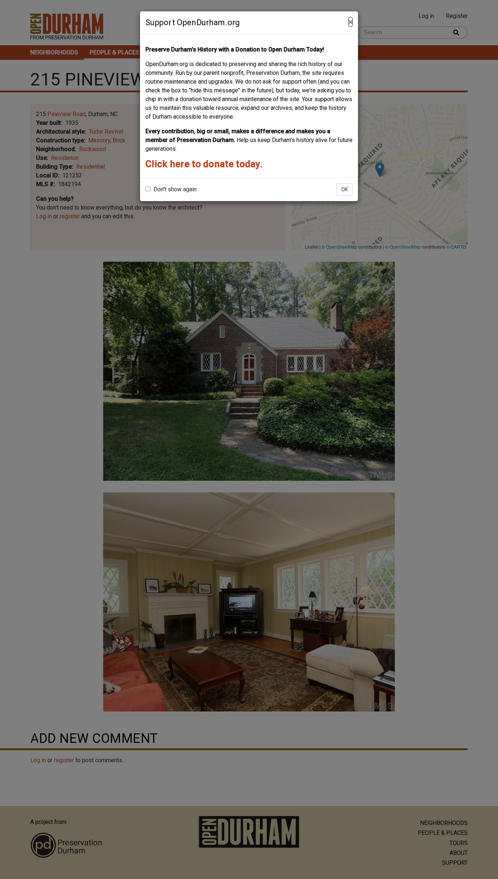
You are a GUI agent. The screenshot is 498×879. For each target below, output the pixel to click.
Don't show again (174, 189)
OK (344, 189)
